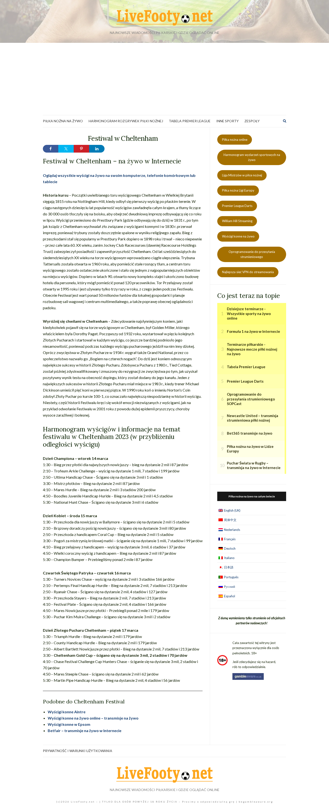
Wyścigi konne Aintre (67, 711)
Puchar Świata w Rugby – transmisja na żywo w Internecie (254, 465)
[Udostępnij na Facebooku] (50, 149)
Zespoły (252, 121)
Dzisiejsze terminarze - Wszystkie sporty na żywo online (249, 313)
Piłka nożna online (234, 140)
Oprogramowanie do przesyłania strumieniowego (252, 254)
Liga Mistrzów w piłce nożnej (242, 175)
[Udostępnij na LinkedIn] (97, 149)
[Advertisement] (164, 79)
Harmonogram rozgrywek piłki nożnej (126, 121)
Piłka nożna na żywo (63, 121)
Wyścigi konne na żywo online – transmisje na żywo (93, 718)
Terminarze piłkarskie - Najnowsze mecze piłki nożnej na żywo (252, 349)
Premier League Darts (237, 206)
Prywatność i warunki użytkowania (77, 751)
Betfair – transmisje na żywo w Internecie (84, 730)
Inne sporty (227, 121)
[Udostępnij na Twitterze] (66, 149)
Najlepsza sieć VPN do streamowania (248, 272)
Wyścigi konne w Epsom (69, 724)
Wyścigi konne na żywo (238, 236)
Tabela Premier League (190, 121)
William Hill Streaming (237, 221)
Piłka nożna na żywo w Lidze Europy (250, 448)
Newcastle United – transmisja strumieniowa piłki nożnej (252, 418)
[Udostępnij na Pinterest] (81, 149)
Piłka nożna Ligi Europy (238, 190)
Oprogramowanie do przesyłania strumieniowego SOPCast (251, 399)
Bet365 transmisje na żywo (249, 433)
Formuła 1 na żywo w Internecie (253, 331)
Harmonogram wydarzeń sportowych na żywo (252, 157)
